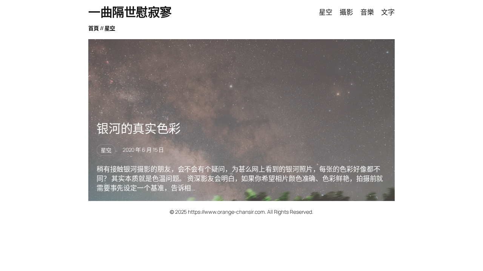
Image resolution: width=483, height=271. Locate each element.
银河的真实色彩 (139, 129)
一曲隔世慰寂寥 (130, 12)
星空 (110, 28)
